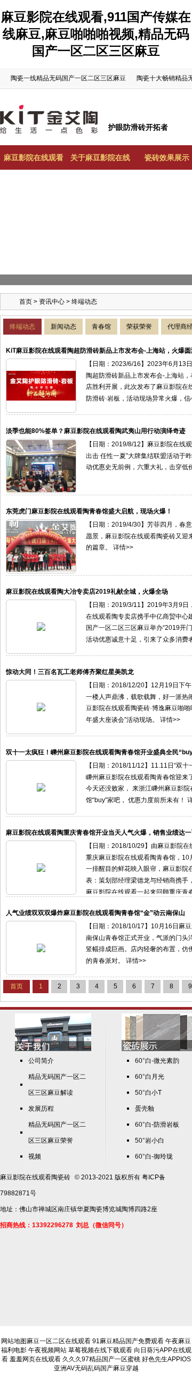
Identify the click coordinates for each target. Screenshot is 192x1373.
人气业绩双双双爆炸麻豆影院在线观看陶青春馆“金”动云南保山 (95, 913)
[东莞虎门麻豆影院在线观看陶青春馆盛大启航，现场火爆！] (41, 546)
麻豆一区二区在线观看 (59, 1341)
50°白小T (148, 1092)
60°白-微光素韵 (157, 1060)
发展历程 (41, 1108)
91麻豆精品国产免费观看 (128, 1341)
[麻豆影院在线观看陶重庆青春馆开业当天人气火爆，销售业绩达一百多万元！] (41, 867)
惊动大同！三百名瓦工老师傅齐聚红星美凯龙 (70, 672)
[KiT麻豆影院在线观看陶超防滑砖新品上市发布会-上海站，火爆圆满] (41, 385)
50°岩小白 (149, 1140)
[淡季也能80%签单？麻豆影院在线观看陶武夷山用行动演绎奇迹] (41, 465)
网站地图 (14, 1341)
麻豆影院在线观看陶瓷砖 (35, 1177)
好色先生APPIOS (166, 1359)
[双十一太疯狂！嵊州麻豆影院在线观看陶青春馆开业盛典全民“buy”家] (41, 786)
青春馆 (101, 326)
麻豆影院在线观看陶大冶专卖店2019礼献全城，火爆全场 (87, 591)
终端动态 (22, 326)
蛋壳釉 (144, 1108)
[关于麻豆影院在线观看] (53, 1049)
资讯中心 (52, 301)
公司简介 (41, 1060)
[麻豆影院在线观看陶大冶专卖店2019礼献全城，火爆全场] (41, 626)
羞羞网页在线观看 (35, 1359)
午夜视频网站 (47, 1350)
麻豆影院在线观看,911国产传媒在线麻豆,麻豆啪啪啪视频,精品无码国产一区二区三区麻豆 (96, 34)
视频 (34, 1156)
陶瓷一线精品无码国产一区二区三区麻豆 (68, 78)
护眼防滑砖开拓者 (138, 127)
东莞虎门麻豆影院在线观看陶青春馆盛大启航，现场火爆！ (89, 511)
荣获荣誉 (139, 326)
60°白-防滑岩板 (157, 1124)
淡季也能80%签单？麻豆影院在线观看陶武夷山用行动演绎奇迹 (96, 431)
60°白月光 (149, 1076)
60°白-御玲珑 (154, 1156)
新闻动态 (63, 326)
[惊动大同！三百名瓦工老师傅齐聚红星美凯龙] (41, 706)
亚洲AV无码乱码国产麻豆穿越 (96, 1368)
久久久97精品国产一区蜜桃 (101, 1359)
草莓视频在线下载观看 (100, 1350)
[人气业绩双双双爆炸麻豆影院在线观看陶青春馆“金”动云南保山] (41, 947)
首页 (25, 301)
